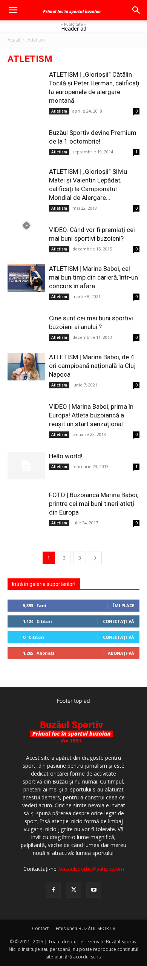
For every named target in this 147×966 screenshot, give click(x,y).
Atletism (59, 111)
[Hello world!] (26, 465)
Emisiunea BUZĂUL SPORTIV (85, 928)
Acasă (14, 40)
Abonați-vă (121, 653)
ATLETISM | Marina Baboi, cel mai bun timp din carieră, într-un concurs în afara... (93, 277)
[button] (13, 10)
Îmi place (123, 605)
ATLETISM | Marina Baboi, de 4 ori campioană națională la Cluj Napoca (92, 365)
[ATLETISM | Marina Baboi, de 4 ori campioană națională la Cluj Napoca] (26, 366)
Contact (40, 928)
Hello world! (66, 456)
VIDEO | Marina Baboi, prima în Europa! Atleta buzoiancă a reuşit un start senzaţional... (91, 415)
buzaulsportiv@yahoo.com (91, 868)
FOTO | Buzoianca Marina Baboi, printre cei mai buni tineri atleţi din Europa (93, 503)
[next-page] (95, 558)
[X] (73, 890)
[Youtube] (93, 890)
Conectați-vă (118, 621)
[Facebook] (53, 890)
